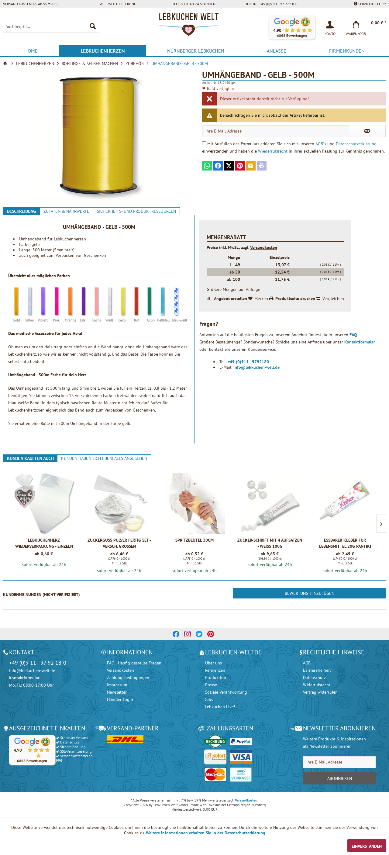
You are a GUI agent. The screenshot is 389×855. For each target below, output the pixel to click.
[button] (292, 28)
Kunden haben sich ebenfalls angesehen (104, 458)
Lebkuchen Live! (220, 706)
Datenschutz (314, 677)
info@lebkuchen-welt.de (256, 367)
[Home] (6, 63)
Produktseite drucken (295, 298)
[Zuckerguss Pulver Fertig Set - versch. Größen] (119, 503)
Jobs (209, 699)
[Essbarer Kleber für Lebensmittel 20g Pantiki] (345, 503)
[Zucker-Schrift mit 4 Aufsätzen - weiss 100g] (269, 503)
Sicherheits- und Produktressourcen (136, 211)
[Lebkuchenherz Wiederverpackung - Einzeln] (44, 503)
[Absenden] (367, 131)
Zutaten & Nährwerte (66, 211)
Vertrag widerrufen (320, 692)
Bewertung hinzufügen (309, 593)
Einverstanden (367, 846)
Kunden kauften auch (30, 458)
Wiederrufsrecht (272, 151)
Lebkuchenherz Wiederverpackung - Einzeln (44, 543)
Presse (211, 685)
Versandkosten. (246, 800)
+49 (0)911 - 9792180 (248, 361)
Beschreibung (21, 211)
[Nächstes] (381, 524)
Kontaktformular (359, 342)
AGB (307, 663)
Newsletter (117, 692)
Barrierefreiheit (317, 670)
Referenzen (215, 670)
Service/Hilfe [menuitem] (369, 4)
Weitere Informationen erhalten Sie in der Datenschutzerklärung (205, 833)
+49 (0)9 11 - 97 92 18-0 (37, 662)
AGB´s (320, 144)
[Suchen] (93, 26)
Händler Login (120, 699)
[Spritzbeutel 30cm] (194, 503)
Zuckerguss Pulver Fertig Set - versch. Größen (119, 543)
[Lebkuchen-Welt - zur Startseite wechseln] (194, 27)
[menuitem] (51, 26)
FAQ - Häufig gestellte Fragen (134, 663)
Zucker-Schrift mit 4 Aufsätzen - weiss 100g (269, 543)
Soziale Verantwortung (226, 692)
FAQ (353, 334)
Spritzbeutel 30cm (194, 540)
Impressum (117, 685)
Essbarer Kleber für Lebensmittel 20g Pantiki (345, 543)
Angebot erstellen (230, 298)
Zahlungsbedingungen (128, 677)
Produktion (215, 677)
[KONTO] (330, 24)
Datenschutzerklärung (356, 144)
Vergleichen (333, 298)
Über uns (213, 663)
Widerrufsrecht (316, 685)
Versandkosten (263, 247)
